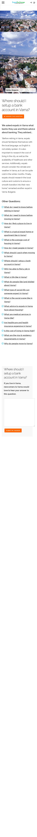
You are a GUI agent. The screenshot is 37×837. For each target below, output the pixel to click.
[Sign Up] (34, 2)
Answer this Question (14, 116)
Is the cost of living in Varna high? (19, 331)
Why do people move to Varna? (18, 343)
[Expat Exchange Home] (18, 2)
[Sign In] (31, 2)
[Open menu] (3, 2)
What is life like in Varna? (15, 277)
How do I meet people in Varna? (18, 248)
